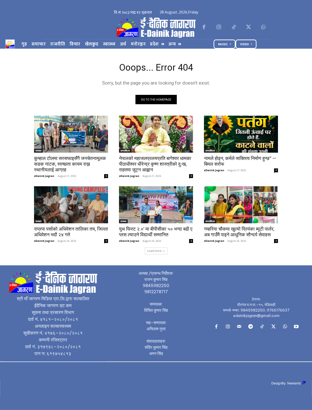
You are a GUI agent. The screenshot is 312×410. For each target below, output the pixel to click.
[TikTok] (233, 27)
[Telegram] (250, 326)
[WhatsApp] (263, 27)
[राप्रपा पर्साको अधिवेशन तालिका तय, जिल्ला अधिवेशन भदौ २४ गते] (71, 204)
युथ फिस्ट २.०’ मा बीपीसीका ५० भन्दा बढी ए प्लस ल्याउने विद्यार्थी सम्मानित (155, 231)
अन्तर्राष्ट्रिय (125, 150)
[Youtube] (296, 326)
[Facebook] (204, 27)
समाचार (38, 150)
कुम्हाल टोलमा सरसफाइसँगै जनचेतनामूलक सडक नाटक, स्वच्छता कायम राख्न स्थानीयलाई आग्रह (70, 164)
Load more (154, 251)
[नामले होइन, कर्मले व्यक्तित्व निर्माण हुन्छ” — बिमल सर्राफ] (241, 134)
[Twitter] (248, 27)
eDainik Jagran (44, 176)
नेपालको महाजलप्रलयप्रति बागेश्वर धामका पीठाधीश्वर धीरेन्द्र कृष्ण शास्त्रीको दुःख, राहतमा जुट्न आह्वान (155, 164)
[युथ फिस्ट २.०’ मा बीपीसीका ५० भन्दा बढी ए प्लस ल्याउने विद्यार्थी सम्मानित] (156, 204)
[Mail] (239, 326)
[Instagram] (218, 27)
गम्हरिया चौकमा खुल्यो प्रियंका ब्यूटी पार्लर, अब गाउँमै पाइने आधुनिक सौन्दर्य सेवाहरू (239, 231)
